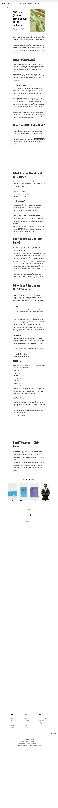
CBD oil (23, 261)
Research (20, 228)
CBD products (19, 98)
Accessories (13, 725)
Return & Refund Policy (43, 718)
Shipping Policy (41, 722)
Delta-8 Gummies (14, 722)
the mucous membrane (39, 138)
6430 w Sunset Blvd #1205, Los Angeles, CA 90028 (28, 741)
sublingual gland (30, 321)
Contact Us (41, 716)
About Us (26, 716)
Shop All (12, 727)
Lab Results (27, 722)
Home (3, 7)
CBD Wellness (11, 7)
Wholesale (27, 718)
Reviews (26, 723)
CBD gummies (16, 338)
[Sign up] (32, 521)
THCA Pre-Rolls (13, 718)
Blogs (7, 7)
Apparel (12, 723)
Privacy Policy (41, 720)
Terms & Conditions (42, 723)
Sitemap (26, 727)
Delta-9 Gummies (14, 720)
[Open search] (49, 3)
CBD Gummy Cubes (28, 348)
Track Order (27, 720)
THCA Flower (13, 716)
